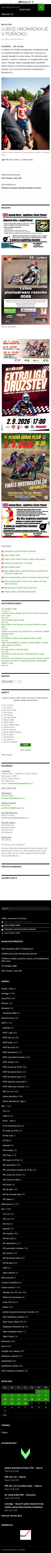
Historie (4, 1003)
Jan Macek (8, 715)
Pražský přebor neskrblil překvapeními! (20, 592)
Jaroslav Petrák (10, 718)
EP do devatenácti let (12, 1126)
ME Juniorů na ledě (11, 1180)
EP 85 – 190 (8, 1121)
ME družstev (8, 1150)
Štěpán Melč (9, 720)
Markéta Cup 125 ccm (12, 1292)
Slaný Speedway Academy (14, 1317)
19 (19, 1403)
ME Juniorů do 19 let (11, 1175)
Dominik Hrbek (10, 710)
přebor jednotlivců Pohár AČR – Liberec (24, 1468)
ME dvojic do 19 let (11, 1160)
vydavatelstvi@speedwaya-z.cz (20, 784)
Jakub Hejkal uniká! (12, 555)
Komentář (5, 1008)
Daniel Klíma (9, 737)
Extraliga (4, 994)
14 (32, 1399)
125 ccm (6, 1214)
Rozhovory (5, 1341)
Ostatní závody (7, 1288)
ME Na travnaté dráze (12, 1195)
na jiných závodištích (10, 1283)
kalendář (6, 1028)
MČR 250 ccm (9, 1038)
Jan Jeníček (8, 705)
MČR (3, 1023)
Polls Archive (6, 755)
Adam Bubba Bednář (12, 732)
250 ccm (6, 1219)
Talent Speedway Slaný (12, 1332)
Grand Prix (5, 999)
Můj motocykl (7, 1278)
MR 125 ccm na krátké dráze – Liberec (23, 1486)
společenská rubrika (9, 1366)
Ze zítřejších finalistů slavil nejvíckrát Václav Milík (21, 638)
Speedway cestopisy (9, 1356)
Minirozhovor (7, 1204)
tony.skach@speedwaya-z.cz (13, 798)
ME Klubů (7, 1185)
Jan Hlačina (8, 740)
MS (2, 1209)
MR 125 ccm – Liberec (15, 1477)
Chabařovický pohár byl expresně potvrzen (19, 954)
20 (25, 1403)
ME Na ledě (8, 1190)
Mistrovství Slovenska (12, 1297)
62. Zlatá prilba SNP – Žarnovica (20, 1495)
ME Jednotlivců (9, 1165)
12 (19, 1399)
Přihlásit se (7, 15)
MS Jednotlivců (9, 1243)
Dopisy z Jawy (7, 989)
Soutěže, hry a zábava (10, 1351)
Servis (3, 1346)
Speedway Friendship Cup (13, 1327)
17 (5, 1403)
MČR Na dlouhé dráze (12, 1072)
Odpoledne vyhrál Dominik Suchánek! (20, 551)
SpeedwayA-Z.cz (10, 7)
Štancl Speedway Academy (12, 1371)
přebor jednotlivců (10, 1097)
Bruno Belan (9, 735)
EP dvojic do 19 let (10, 1131)
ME (2, 1106)
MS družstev (8, 1234)
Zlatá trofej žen (9, 1273)
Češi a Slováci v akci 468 (11, 176)
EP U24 (6, 1141)
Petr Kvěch (8, 713)
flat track (6, 1224)
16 (46, 1399)
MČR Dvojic (8, 1043)
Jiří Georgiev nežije (9, 609)
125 (4, 1111)
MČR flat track (9, 1048)
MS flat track (8, 1239)
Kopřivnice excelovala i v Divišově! (18, 563)
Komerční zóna (7, 1018)
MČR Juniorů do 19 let (12, 1067)
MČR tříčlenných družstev (13, 1087)
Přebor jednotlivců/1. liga (13, 1101)
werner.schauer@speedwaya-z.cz (15, 818)
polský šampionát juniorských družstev (19, 1312)
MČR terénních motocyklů (14, 1082)
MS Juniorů (7, 1253)
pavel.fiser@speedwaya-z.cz (12, 808)
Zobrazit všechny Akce (11, 1516)
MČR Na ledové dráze (12, 1077)
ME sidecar (7, 1199)
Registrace (25, 10)
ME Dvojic (7, 1155)
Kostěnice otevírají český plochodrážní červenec (21, 186)
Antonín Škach (16, 39)
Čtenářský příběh (10, 1013)
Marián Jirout (9, 727)
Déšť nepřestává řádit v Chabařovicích (17, 949)
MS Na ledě (8, 1263)
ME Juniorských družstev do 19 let (17, 1170)
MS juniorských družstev (13, 1248)
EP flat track (8, 1136)
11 (12, 1399)
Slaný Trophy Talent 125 (13, 1322)
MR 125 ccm (6, 24)
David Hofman (10, 730)
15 (39, 1399)
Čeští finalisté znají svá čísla (12, 620)
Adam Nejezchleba (11, 725)
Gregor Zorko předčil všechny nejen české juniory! (25, 559)
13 (25, 1399)
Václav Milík (8, 722)
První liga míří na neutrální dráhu (14, 650)
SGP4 (5, 1268)
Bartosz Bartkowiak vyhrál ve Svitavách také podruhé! (26, 577)
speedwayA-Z (7, 1361)
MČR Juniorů (8, 1062)
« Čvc (4, 1415)
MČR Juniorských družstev (14, 1057)
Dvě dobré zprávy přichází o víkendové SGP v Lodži (22, 654)
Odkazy (4, 1433)
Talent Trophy (8, 1337)
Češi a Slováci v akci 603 (11, 971)
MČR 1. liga (7, 1033)
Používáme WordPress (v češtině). (13, 1550)
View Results (25, 750)
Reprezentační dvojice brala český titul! (20, 588)
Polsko (5, 1307)
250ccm (6, 1116)
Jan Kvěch (8, 708)
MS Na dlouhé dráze (11, 1258)
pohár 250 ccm (9, 1302)
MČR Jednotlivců (10, 1052)
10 (5, 1399)
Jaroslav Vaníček (10, 742)
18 (12, 1403)
